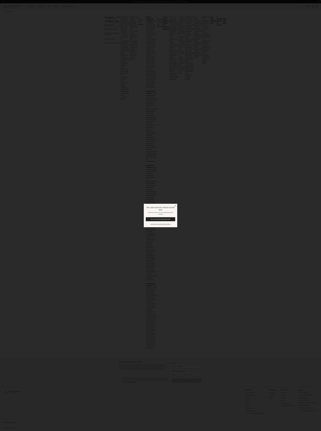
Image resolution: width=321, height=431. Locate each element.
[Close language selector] (175, 206)
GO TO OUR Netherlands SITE (160, 219)
